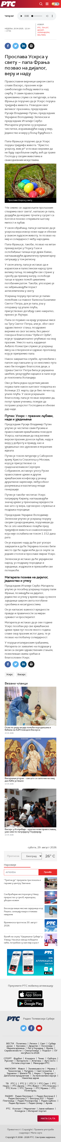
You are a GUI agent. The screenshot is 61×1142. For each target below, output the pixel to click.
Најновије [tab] (10, 864)
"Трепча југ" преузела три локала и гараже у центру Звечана (22, 882)
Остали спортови (20, 1063)
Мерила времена (16, 1048)
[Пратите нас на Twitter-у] (23, 1028)
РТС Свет (44, 1083)
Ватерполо (22, 1060)
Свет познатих (44, 1071)
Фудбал (18, 1058)
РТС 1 (14, 1083)
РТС (8, 1108)
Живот (21, 1068)
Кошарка (30, 1058)
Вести (10, 1043)
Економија (47, 1045)
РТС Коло (11, 1088)
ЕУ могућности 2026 (39, 1051)
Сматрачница (32, 1050)
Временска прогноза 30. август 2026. (20, 924)
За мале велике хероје (44, 1075)
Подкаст (46, 1050)
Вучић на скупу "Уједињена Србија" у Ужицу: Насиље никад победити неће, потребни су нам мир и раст (23, 939)
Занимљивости (36, 1068)
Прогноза (13, 856)
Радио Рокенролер (28, 1100)
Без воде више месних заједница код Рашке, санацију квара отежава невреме (23, 911)
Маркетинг (30, 1108)
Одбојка (51, 1058)
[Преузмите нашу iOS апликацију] (30, 994)
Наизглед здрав (30, 1078)
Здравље (12, 1073)
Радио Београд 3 (17, 1098)
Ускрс (9, 674)
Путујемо (28, 1071)
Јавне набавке (46, 1108)
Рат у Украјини (35, 1048)
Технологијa (14, 1071)
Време (49, 1048)
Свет (42, 1043)
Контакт (17, 1108)
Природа (48, 1073)
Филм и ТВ (25, 1073)
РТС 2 (23, 1083)
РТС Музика (42, 1088)
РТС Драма (18, 1085)
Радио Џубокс (48, 1100)
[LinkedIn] (23, 46)
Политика (21, 1043)
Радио (9, 1096)
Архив (49, 1103)
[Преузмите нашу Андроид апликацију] (30, 1003)
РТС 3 (32, 1083)
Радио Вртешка (17, 1103)
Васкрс (22, 674)
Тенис (41, 1058)
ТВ (7, 1083)
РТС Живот (33, 1085)
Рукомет (9, 1060)
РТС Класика (49, 1085)
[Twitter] (16, 46)
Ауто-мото (50, 1060)
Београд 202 (37, 1098)
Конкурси (20, 1111)
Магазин (10, 1068)
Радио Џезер (36, 1103)
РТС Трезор (26, 1088)
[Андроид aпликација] (30, 962)
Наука (37, 1073)
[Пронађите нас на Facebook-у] (31, 1028)
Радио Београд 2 (46, 1096)
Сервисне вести (12, 1050)
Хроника (20, 1045)
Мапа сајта (48, 1118)
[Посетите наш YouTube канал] (39, 1028)
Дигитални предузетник (16, 1075)
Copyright (27, 1129)
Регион (33, 1043)
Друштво (33, 1045)
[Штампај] (31, 46)
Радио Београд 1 (24, 1096)
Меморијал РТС (41, 1063)
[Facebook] (8, 46)
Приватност (13, 1129)
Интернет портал (37, 1111)
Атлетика (36, 1060)
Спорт (8, 1058)
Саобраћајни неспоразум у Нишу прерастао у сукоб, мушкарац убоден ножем (21, 897)
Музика (51, 1068)
